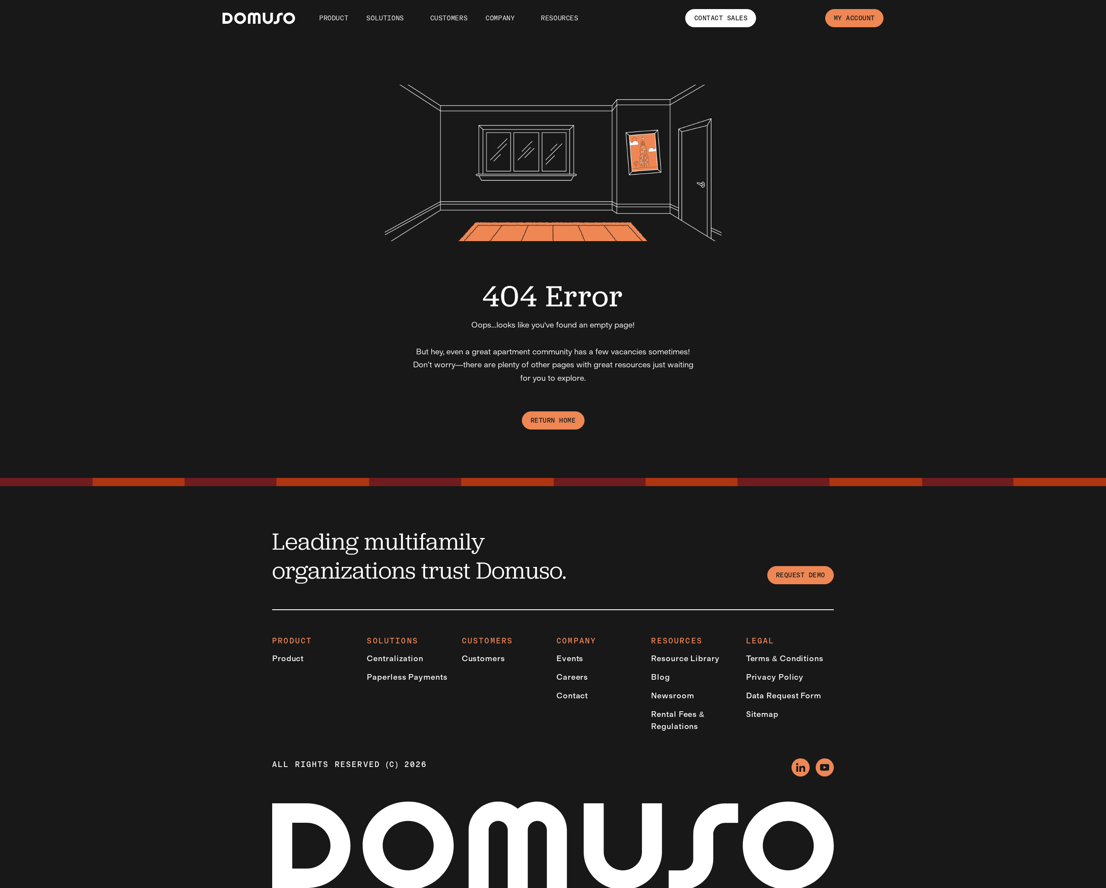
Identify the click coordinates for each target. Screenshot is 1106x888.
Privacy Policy (775, 677)
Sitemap (762, 714)
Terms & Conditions (784, 658)
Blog (660, 677)
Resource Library (685, 658)
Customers (483, 658)
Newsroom (672, 695)
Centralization (395, 658)
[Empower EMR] (258, 18)
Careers (572, 677)
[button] (384, 18)
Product (333, 18)
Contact (572, 695)
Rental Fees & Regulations (678, 721)
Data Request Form (783, 695)
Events (569, 658)
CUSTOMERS (449, 18)
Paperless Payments (407, 677)
